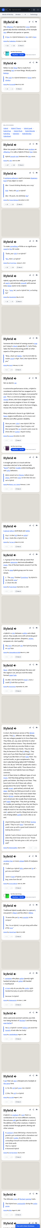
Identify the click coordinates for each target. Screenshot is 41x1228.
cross (28, 27)
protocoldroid (13, 884)
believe (25, 1028)
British (32, 733)
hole (14, 675)
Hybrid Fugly (12, 932)
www (11, 570)
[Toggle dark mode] (38, 10)
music (5, 565)
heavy (5, 416)
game (7, 1206)
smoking (6, 861)
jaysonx (11, 436)
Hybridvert (7, 136)
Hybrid (5, 41)
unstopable (21, 1203)
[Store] (34, 10)
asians (31, 638)
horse (29, 78)
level (5, 181)
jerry (10, 646)
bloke (9, 286)
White (31, 913)
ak (32, 868)
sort (23, 1115)
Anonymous (12, 687)
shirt (15, 253)
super (11, 675)
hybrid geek (28, 128)
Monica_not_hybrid (14, 485)
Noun (5, 670)
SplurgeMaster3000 (14, 652)
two (4, 32)
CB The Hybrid (13, 1153)
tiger (34, 37)
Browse (18, 15)
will (14, 1120)
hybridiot (16, 134)
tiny (10, 249)
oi (6, 988)
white (28, 531)
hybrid (5, 587)
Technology (33, 15)
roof (8, 648)
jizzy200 (11, 1097)
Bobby (19, 356)
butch (6, 468)
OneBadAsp (12, 41)
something (14, 246)
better (9, 1023)
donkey (7, 80)
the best (22, 1020)
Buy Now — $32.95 (18, 55)
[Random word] (29, 10)
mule (10, 78)
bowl (13, 877)
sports (7, 283)
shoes (7, 478)
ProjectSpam (13, 587)
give (15, 1081)
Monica (21, 475)
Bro (7, 259)
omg (11, 290)
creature (15, 1115)
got (17, 190)
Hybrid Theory (16, 128)
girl (6, 1081)
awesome (13, 562)
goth (19, 815)
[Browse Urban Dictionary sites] (4, 10)
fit (10, 682)
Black (15, 913)
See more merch (31, 55)
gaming (28, 1199)
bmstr (11, 365)
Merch (22, 46)
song (12, 577)
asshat (17, 432)
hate (27, 757)
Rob (6, 190)
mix (13, 633)
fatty (21, 868)
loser (21, 824)
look (17, 156)
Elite (10, 1210)
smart (11, 788)
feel (27, 196)
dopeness (34, 178)
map (35, 343)
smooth (24, 283)
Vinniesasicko (13, 1000)
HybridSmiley (26, 134)
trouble (18, 468)
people (12, 156)
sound (5, 249)
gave (20, 1088)
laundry (8, 1030)
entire (35, 1203)
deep (5, 791)
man (8, 988)
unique (21, 861)
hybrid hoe (7, 131)
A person (6, 531)
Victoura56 (12, 84)
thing (15, 68)
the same (6, 1083)
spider (16, 1138)
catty (8, 470)
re (14, 735)
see (21, 646)
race (11, 928)
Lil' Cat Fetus (12, 263)
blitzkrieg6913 (13, 848)
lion (27, 37)
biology (6, 73)
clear (19, 478)
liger (8, 37)
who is (12, 531)
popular (26, 917)
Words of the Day (7, 15)
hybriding (6, 134)
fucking (33, 822)
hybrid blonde (30, 131)
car (15, 383)
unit (4, 397)
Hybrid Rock (18, 131)
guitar (22, 978)
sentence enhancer (11, 178)
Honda (5, 399)
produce (32, 149)
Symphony (24, 577)
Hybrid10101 (12, 297)
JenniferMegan (13, 1035)
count (12, 358)
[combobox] (19, 10)
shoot (15, 346)
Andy (25, 680)
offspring (10, 27)
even (5, 1023)
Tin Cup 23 (12, 542)
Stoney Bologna (14, 200)
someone (8, 978)
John (10, 161)
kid (16, 535)
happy (8, 801)
